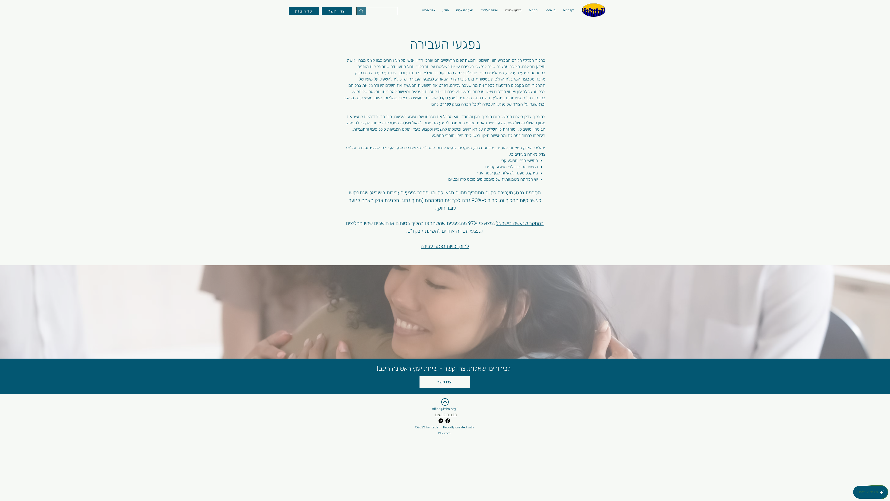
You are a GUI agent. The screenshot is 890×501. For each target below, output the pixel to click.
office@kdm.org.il (445, 409)
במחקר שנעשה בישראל (520, 223)
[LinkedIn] (441, 420)
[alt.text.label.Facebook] (447, 420)
